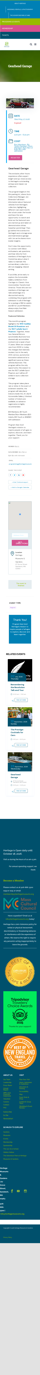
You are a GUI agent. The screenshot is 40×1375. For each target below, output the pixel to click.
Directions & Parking (23, 1087)
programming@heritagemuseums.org (22, 464)
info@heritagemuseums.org (17, 919)
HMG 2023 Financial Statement (7, 1094)
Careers (6, 1102)
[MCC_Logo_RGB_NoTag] (20, 898)
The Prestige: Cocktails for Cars (17, 732)
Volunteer (6, 1099)
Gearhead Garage (16, 776)
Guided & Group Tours (25, 1102)
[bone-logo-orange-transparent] (20, 1036)
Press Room (7, 1085)
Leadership (7, 1082)
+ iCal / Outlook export (20, 482)
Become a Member (13, 880)
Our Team (6, 1079)
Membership (7, 1142)
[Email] (23, 475)
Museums (6, 1135)
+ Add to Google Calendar (20, 487)
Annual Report (6, 1089)
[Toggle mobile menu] (35, 44)
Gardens (6, 1132)
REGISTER (15, 157)
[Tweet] (14, 475)
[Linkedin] (19, 475)
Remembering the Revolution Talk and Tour (18, 687)
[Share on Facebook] (10, 475)
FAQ (4, 1108)
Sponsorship (7, 1145)
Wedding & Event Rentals (25, 1107)
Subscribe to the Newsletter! (8, 1115)
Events (5, 1139)
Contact (6, 1105)
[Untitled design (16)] (20, 956)
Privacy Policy (7, 1237)
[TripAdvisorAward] (20, 992)
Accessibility (23, 1091)
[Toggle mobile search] (31, 44)
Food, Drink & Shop (24, 1098)
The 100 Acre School (10, 1149)
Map (21, 1094)
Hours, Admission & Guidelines (25, 1083)
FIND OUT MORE (21, 700)
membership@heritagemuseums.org (18, 894)
